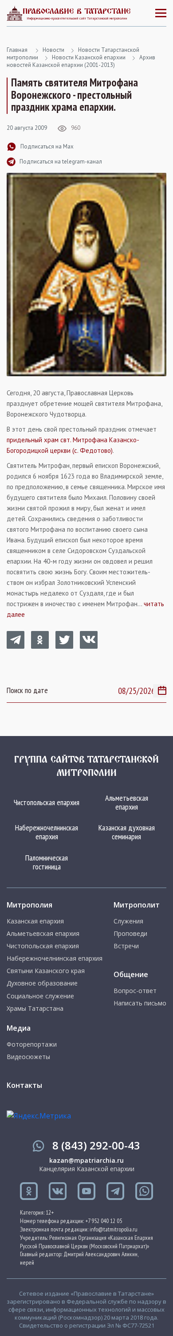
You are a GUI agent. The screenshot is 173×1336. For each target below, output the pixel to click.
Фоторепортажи (32, 1044)
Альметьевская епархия (126, 802)
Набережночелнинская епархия (46, 831)
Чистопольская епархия (46, 802)
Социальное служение (40, 996)
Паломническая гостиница (46, 862)
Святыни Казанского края (46, 971)
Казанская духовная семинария (126, 831)
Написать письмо (140, 1003)
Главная (17, 50)
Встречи (126, 946)
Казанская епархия (35, 921)
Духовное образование (42, 983)
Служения (128, 921)
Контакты (24, 1085)
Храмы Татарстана (35, 1009)
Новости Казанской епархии (89, 57)
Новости (53, 50)
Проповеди (130, 934)
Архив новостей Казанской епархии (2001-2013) (81, 61)
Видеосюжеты (28, 1057)
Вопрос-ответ (135, 991)
